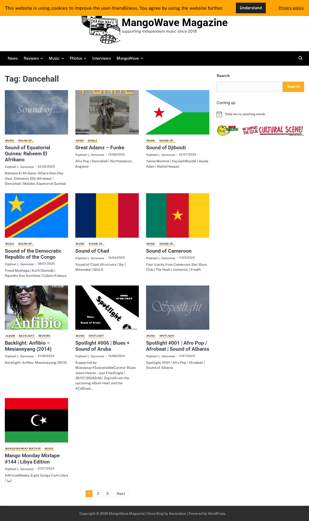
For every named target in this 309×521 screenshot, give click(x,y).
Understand (251, 8)
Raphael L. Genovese (19, 167)
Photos (76, 58)
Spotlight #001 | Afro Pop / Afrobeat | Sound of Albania (177, 346)
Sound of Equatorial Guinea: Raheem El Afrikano (27, 154)
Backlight (27, 335)
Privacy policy (291, 8)
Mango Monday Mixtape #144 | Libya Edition (32, 458)
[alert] (260, 114)
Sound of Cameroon (169, 251)
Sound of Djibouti (166, 147)
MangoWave (128, 58)
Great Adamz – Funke (99, 147)
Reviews (31, 58)
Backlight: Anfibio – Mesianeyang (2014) (28, 346)
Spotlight (96, 335)
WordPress (216, 513)
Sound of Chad (92, 251)
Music (54, 58)
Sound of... (26, 140)
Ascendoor (177, 513)
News (13, 58)
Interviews (101, 58)
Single (92, 140)
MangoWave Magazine (175, 22)
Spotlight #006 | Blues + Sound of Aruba (102, 346)
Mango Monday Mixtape (23, 448)
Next (121, 493)
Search (223, 75)
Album (10, 335)
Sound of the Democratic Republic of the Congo (33, 254)
